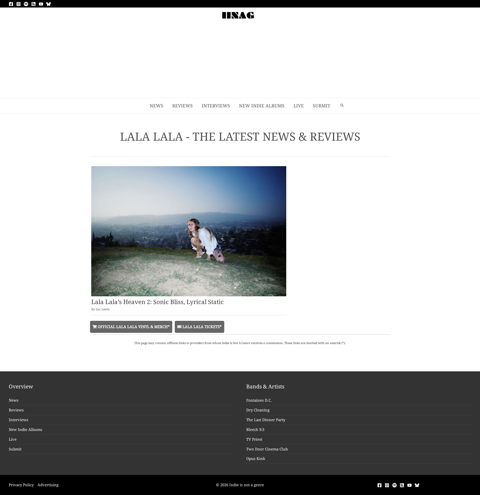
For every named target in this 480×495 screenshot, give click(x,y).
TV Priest (254, 439)
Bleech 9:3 (255, 429)
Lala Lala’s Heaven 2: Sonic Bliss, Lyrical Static (157, 302)
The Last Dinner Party (265, 419)
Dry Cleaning (258, 409)
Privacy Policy (21, 484)
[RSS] (33, 4)
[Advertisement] (240, 60)
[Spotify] (26, 4)
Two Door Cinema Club (267, 448)
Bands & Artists (265, 386)
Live (12, 439)
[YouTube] (41, 4)
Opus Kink (255, 458)
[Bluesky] (48, 4)
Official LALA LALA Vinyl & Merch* (133, 326)
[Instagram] (18, 4)
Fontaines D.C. (259, 400)
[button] (342, 106)
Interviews (18, 419)
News (13, 400)
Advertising (48, 484)
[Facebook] (11, 4)
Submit (15, 448)
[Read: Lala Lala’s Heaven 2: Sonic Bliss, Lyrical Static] (188, 230)
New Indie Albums (25, 429)
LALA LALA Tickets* (202, 326)
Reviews (16, 409)
